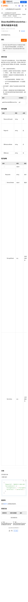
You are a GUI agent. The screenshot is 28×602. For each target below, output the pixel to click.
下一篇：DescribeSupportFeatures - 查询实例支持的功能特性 (19, 523)
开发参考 (24, 14)
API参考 (4, 15)
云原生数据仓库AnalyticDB (10, 13)
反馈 (16, 530)
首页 (2, 13)
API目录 (9, 15)
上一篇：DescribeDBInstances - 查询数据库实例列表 (7, 523)
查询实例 (15, 15)
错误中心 (6, 504)
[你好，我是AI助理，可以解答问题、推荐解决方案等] (19, 5)
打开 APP (23, 2)
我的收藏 (23, 31)
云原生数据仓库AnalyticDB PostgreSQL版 (12, 14)
